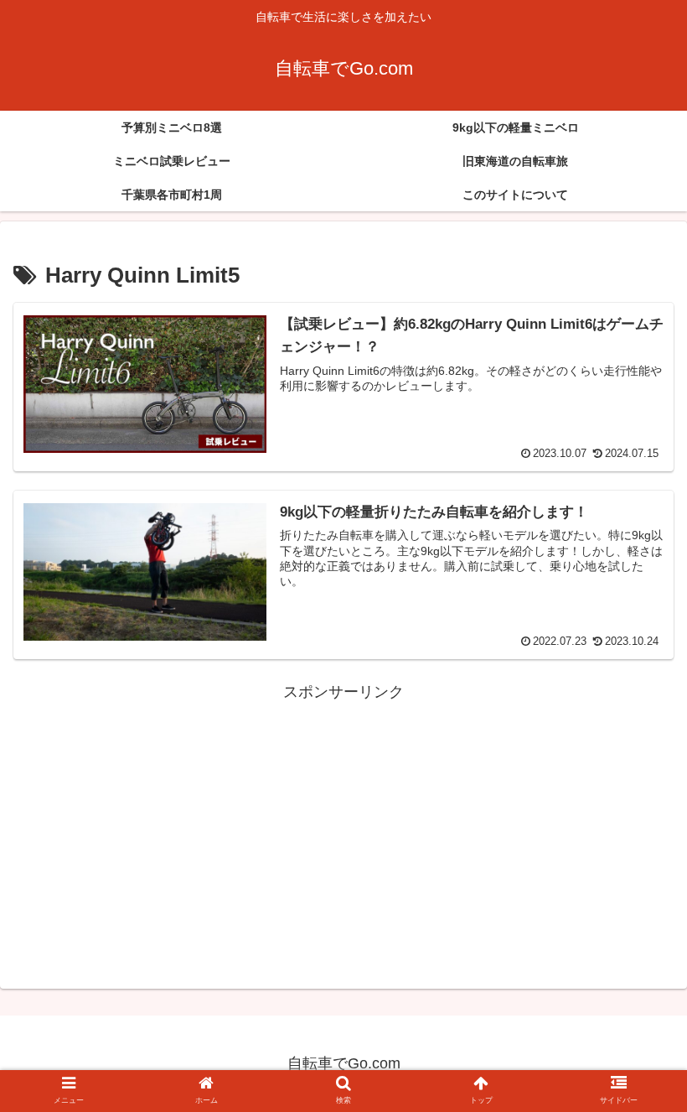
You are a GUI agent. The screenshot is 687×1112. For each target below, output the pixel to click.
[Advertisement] (343, 823)
